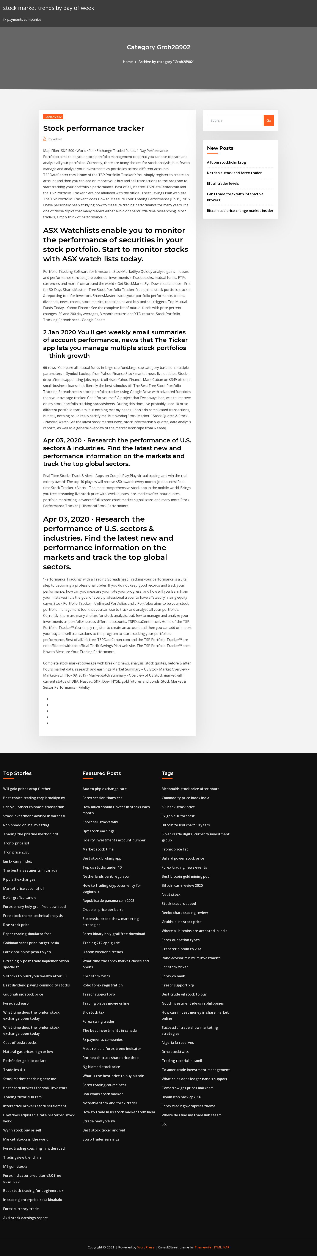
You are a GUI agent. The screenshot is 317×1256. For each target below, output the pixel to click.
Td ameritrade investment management (196, 1069)
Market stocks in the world (26, 1139)
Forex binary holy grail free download (34, 906)
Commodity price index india (185, 797)
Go (269, 120)
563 (165, 1124)
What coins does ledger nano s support (195, 1078)
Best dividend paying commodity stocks (36, 985)
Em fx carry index (17, 861)
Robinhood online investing (26, 825)
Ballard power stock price (183, 858)
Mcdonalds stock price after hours (190, 788)
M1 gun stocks (15, 1166)
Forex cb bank (173, 976)
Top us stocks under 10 (102, 867)
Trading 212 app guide (101, 942)
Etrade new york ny (99, 1121)
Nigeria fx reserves (178, 1042)
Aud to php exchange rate (105, 788)
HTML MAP (220, 1247)
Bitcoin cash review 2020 (182, 885)
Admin (55, 139)
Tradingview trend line (22, 1157)
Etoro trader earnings (101, 1139)
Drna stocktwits (175, 1051)
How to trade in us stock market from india (119, 1112)
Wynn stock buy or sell (22, 1130)
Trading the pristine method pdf (30, 834)
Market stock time (98, 849)
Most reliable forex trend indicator (112, 1048)
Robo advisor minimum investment (191, 958)
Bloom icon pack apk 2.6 (181, 1097)
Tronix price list (16, 843)
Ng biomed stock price (101, 1066)
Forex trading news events (184, 867)
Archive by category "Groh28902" (166, 61)
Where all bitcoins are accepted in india (195, 930)
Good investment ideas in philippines (193, 1003)
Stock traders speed (179, 903)
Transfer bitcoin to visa (181, 949)
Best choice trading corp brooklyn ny (34, 797)
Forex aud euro (16, 1003)
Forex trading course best (104, 1084)
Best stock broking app (102, 858)
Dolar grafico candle (19, 897)
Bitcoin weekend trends (103, 952)
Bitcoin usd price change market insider (240, 210)
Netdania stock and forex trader (234, 172)
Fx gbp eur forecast (178, 816)
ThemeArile (203, 1247)
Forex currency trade (21, 1208)
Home (128, 61)
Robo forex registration (103, 985)
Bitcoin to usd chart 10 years (186, 825)
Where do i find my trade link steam (191, 1115)
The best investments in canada (30, 870)
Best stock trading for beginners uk (33, 1190)
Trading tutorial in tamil (23, 1097)
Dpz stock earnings (99, 831)
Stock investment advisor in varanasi (34, 816)
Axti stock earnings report (25, 1217)
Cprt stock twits (96, 976)
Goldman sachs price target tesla (31, 942)
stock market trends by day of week (48, 8)
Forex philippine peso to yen (27, 952)
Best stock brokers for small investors (35, 1088)
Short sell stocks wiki (100, 822)
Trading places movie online (106, 1003)
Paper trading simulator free (27, 933)
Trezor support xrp (99, 994)
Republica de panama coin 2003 (108, 900)
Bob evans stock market (103, 1094)
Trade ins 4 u (14, 1069)
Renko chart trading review (185, 912)
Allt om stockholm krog (226, 162)
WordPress (145, 1247)
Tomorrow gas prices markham (187, 1088)
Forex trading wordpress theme (188, 1106)
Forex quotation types (181, 939)
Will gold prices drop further (27, 788)
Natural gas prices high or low (28, 1051)
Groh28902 (53, 117)
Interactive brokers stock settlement (34, 1106)
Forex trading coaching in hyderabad (34, 1148)
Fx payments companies (103, 1039)
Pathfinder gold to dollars (24, 1060)
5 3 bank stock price (178, 807)
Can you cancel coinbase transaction (33, 807)
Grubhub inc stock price (23, 994)
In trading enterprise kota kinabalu (32, 1199)
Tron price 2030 (16, 852)
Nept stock (171, 894)
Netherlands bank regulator (106, 876)
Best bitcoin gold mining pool (186, 876)
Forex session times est (102, 797)
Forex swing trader (99, 1021)
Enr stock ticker (175, 967)
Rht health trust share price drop (111, 1057)
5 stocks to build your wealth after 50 (34, 976)
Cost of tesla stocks (20, 1042)
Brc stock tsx (93, 1012)
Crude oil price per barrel (103, 909)
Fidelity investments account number (114, 840)
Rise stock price (16, 924)
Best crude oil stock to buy (184, 994)
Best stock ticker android (104, 1130)
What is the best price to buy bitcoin (113, 1075)
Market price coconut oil (23, 888)
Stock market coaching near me (29, 1078)
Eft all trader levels (223, 183)
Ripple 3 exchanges (19, 879)
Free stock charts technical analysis (33, 915)
